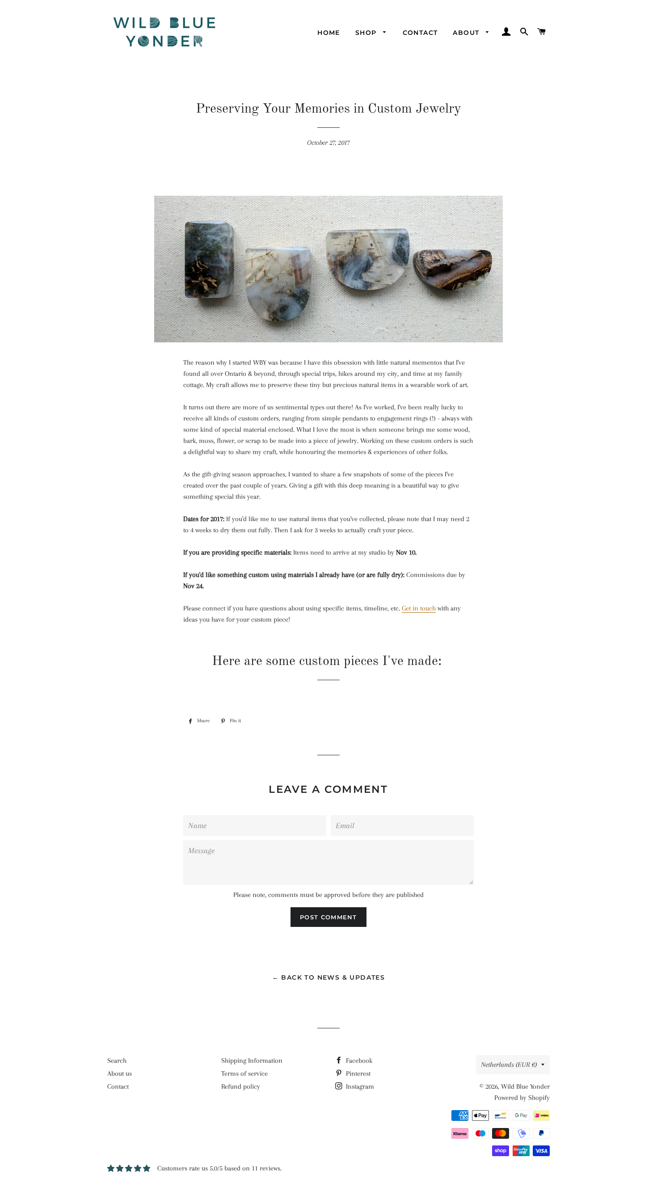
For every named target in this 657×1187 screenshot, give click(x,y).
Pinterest (357, 1073)
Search (116, 1061)
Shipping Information (251, 1061)
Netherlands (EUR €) (509, 1065)
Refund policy (240, 1086)
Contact (420, 33)
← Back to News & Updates (328, 977)
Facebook (358, 1061)
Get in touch (419, 608)
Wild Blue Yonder (525, 1086)
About (467, 33)
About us (119, 1073)
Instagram (359, 1086)
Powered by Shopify (522, 1098)
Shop (367, 33)
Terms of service (244, 1073)
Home (328, 33)
